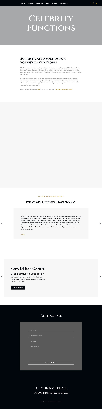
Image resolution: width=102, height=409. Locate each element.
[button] (90, 1)
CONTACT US (64, 1)
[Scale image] (15, 118)
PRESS (47, 1)
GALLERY (55, 1)
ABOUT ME (39, 1)
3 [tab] (51, 238)
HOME (23, 1)
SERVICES (30, 1)
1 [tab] (46, 238)
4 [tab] (53, 238)
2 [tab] (48, 238)
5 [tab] (56, 238)
